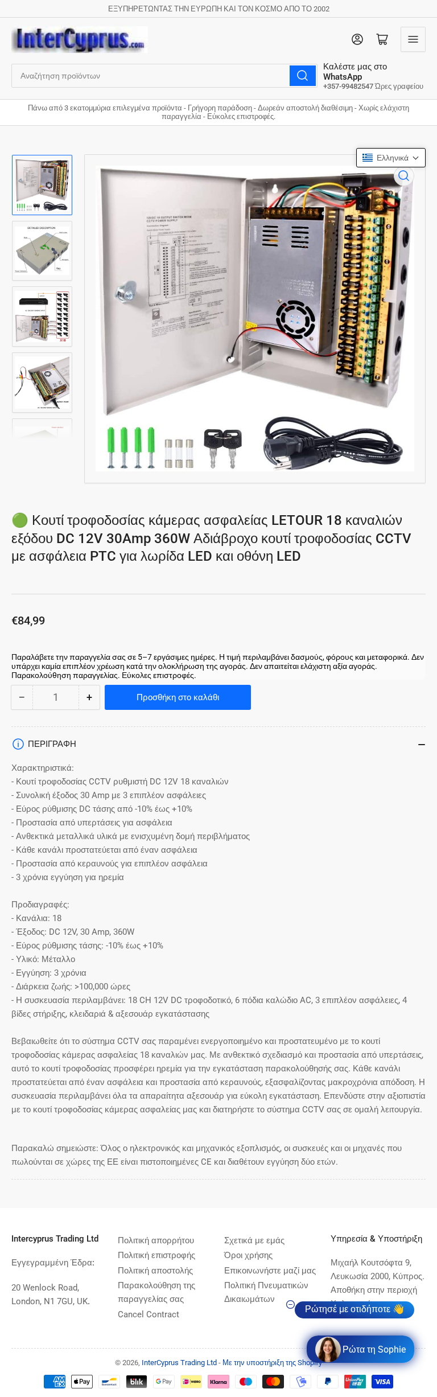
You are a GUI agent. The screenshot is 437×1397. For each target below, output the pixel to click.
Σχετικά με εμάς (254, 1240)
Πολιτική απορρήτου (156, 1240)
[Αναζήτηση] (302, 75)
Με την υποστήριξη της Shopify (272, 1362)
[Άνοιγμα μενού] (413, 39)
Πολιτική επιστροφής (156, 1255)
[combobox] (164, 76)
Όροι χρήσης (248, 1255)
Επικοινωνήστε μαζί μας (270, 1270)
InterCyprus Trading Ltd (179, 1362)
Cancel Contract (148, 1314)
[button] (391, 158)
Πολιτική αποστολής (155, 1270)
